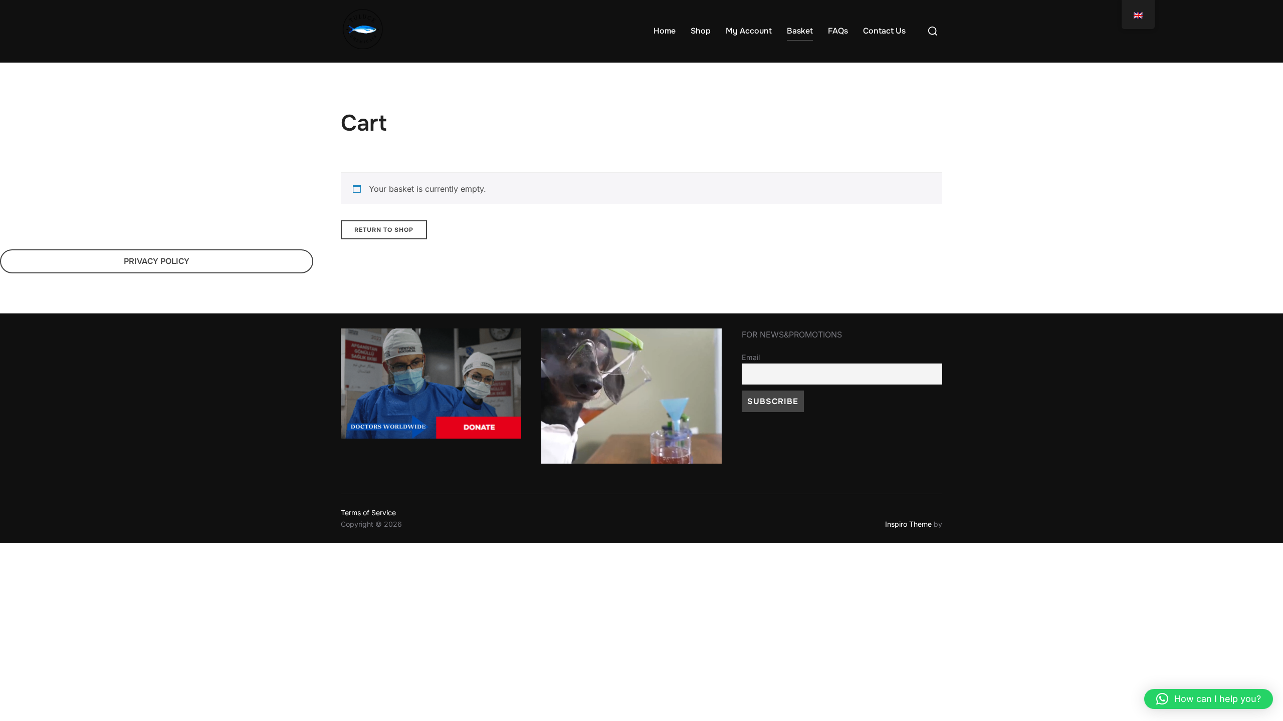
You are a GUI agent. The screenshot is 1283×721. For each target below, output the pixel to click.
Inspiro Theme (908, 524)
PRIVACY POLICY (156, 261)
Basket (800, 31)
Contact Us (884, 31)
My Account (749, 31)
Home (665, 31)
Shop (701, 31)
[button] (1208, 699)
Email (751, 357)
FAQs (838, 31)
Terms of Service (368, 512)
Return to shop (383, 230)
